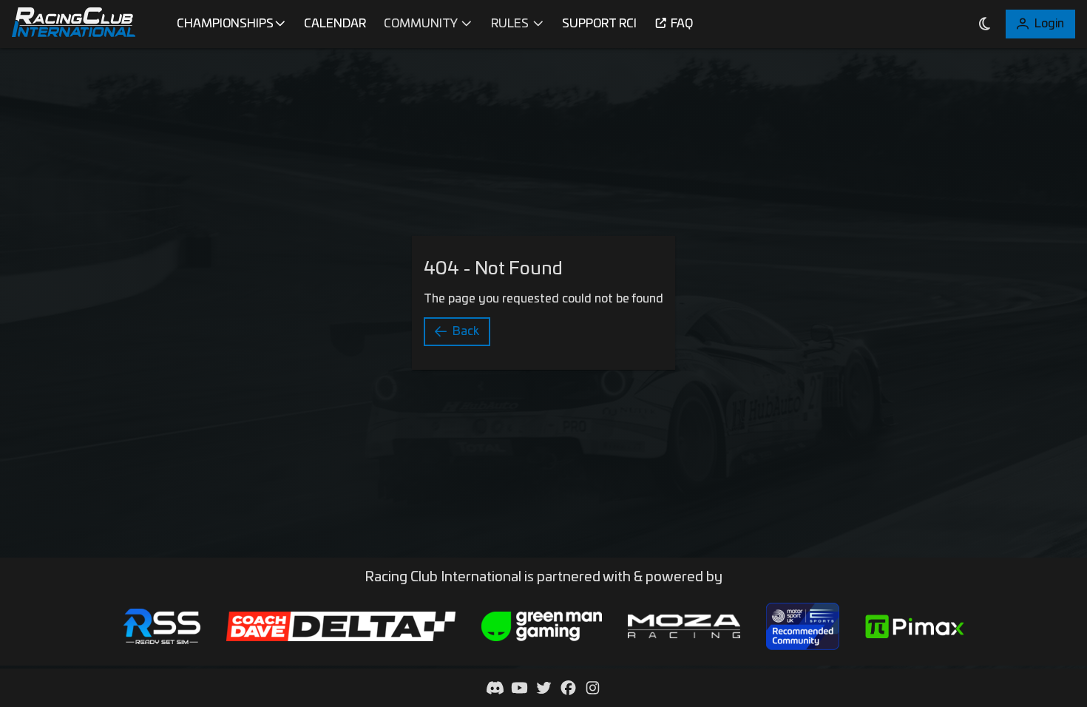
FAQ (682, 24)
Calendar (335, 24)
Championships (225, 24)
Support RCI (599, 24)
